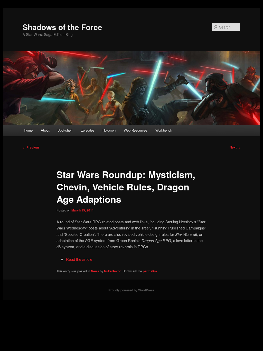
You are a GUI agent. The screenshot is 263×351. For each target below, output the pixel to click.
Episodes (88, 130)
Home (28, 130)
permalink (150, 271)
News (95, 271)
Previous (31, 147)
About (45, 130)
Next (235, 147)
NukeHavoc (112, 271)
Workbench (163, 130)
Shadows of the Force (62, 26)
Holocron (109, 130)
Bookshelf (65, 130)
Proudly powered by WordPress (131, 290)
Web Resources (135, 130)
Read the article (79, 259)
